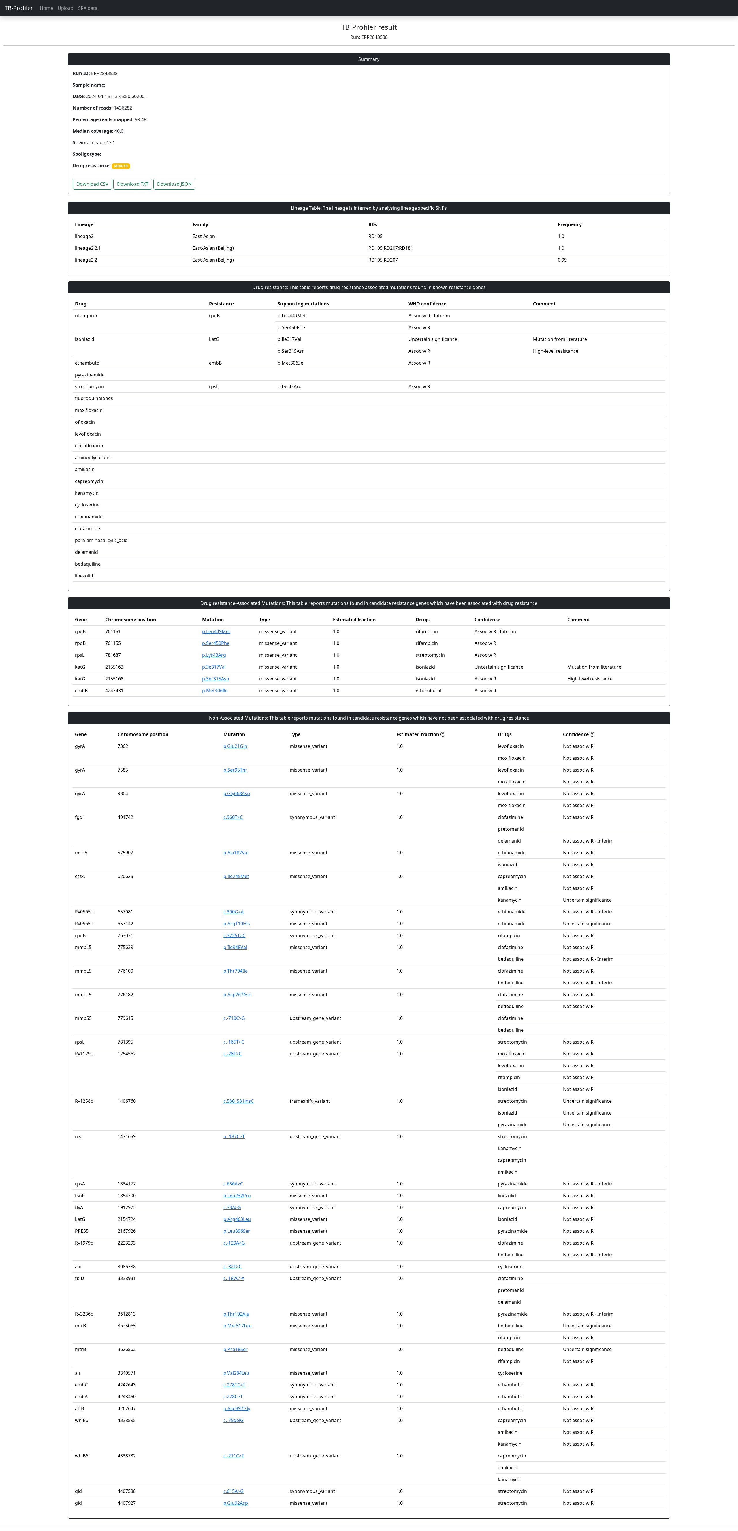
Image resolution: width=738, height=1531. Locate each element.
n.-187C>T (234, 1136)
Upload (66, 8)
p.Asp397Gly (236, 1408)
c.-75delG (233, 1420)
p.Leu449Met (216, 631)
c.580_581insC (238, 1101)
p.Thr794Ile (235, 971)
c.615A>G (233, 1491)
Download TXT (132, 184)
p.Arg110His (236, 923)
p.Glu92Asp (235, 1503)
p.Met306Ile (215, 690)
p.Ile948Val (235, 947)
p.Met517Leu (237, 1325)
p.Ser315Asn (215, 679)
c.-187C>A (233, 1278)
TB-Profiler (19, 8)
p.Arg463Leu (237, 1219)
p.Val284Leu (236, 1373)
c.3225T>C (234, 935)
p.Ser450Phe (215, 643)
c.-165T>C (233, 1042)
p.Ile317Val (214, 667)
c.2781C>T (234, 1385)
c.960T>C (233, 817)
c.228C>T (233, 1396)
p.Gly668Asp (236, 793)
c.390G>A (233, 912)
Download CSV (92, 184)
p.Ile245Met (236, 876)
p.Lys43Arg (214, 655)
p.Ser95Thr (235, 770)
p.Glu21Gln (235, 746)
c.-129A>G (234, 1243)
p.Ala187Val (235, 852)
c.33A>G (232, 1207)
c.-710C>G (234, 1018)
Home (46, 8)
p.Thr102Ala (236, 1314)
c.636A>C (233, 1184)
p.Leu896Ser (236, 1231)
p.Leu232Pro (237, 1195)
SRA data (87, 8)
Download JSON (174, 184)
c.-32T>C (232, 1266)
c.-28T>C (232, 1053)
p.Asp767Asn (237, 994)
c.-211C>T (233, 1456)
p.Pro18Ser (235, 1349)
